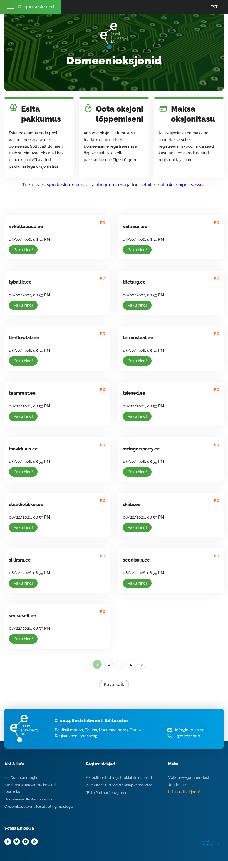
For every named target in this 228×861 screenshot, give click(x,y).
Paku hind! (23, 249)
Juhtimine (177, 784)
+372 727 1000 (187, 736)
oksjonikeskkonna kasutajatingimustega (84, 184)
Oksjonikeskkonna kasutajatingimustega (38, 806)
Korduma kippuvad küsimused (30, 785)
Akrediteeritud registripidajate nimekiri (119, 777)
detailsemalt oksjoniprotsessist (172, 184)
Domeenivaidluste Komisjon (28, 799)
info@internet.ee (189, 730)
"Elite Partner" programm (107, 792)
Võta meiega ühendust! (189, 777)
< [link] (86, 664)
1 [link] (97, 664)
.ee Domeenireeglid (21, 777)
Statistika (12, 792)
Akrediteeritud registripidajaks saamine (119, 785)
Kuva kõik (114, 684)
